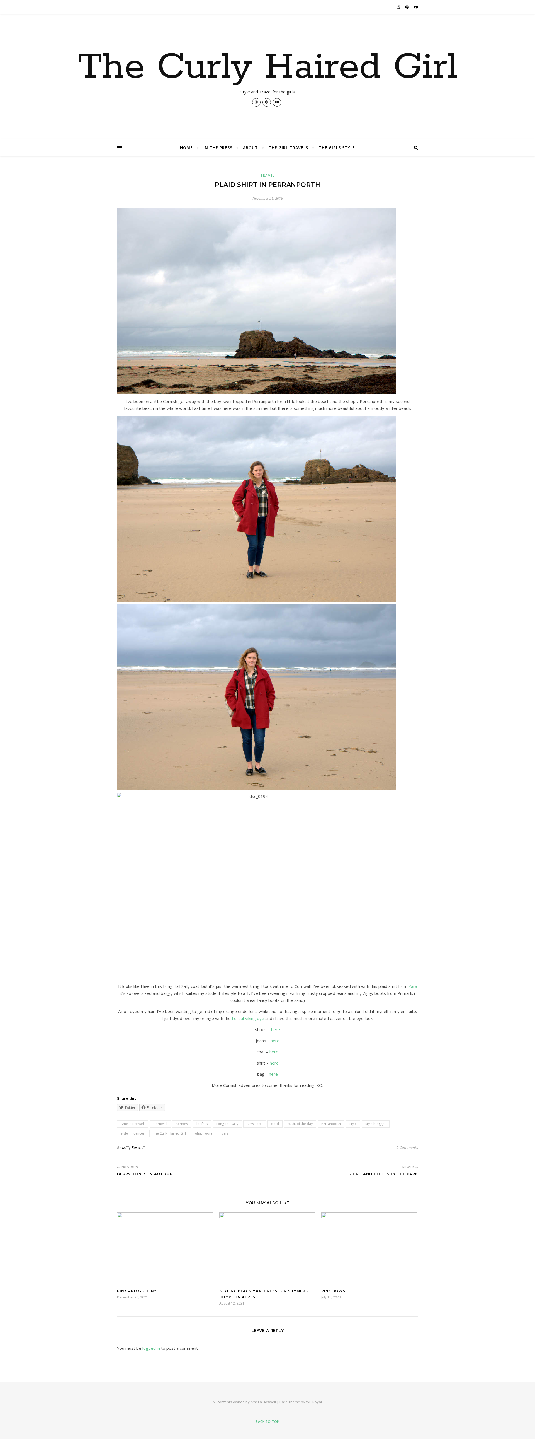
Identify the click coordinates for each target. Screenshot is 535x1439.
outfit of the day (300, 1123)
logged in (151, 1348)
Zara (412, 986)
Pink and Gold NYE (138, 1291)
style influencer (132, 1133)
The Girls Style (337, 147)
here (275, 1029)
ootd (275, 1123)
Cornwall (160, 1123)
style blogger (375, 1123)
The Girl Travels (288, 147)
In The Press (217, 147)
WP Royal (314, 1401)
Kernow (182, 1123)
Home (186, 147)
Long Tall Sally (227, 1123)
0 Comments (407, 1147)
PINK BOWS (333, 1291)
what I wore (203, 1133)
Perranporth (331, 1123)
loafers (202, 1123)
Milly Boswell (133, 1147)
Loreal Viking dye (248, 1018)
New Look (254, 1123)
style (353, 1123)
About (250, 147)
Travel (267, 175)
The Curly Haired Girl (268, 67)
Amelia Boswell (133, 1123)
